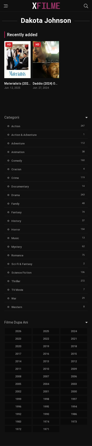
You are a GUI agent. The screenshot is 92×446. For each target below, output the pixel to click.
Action (15, 126)
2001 (46, 391)
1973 (74, 421)
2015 (74, 353)
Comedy (16, 160)
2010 (46, 368)
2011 (18, 368)
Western (16, 307)
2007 (46, 376)
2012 (74, 361)
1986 (74, 414)
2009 (74, 368)
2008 (18, 376)
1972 (18, 429)
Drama (15, 195)
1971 (46, 429)
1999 (18, 399)
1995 (46, 406)
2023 (18, 338)
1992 (18, 414)
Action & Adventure (24, 134)
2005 (18, 384)
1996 (18, 406)
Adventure (18, 143)
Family (15, 203)
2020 (18, 346)
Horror (15, 229)
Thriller (15, 281)
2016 (46, 353)
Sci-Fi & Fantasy (21, 264)
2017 (18, 353)
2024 (74, 331)
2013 (46, 361)
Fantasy (16, 212)
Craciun (16, 169)
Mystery (16, 246)
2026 (18, 331)
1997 (74, 399)
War (13, 298)
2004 (46, 384)
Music (15, 238)
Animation (17, 152)
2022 (46, 338)
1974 (46, 421)
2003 (74, 384)
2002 (18, 391)
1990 (46, 414)
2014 (18, 361)
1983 (18, 421)
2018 (74, 346)
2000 (74, 391)
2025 (46, 331)
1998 (46, 399)
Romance (17, 255)
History (16, 221)
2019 (46, 346)
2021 (74, 338)
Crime (15, 178)
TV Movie (17, 289)
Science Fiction (21, 272)
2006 (74, 376)
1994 (74, 406)
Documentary (20, 186)
